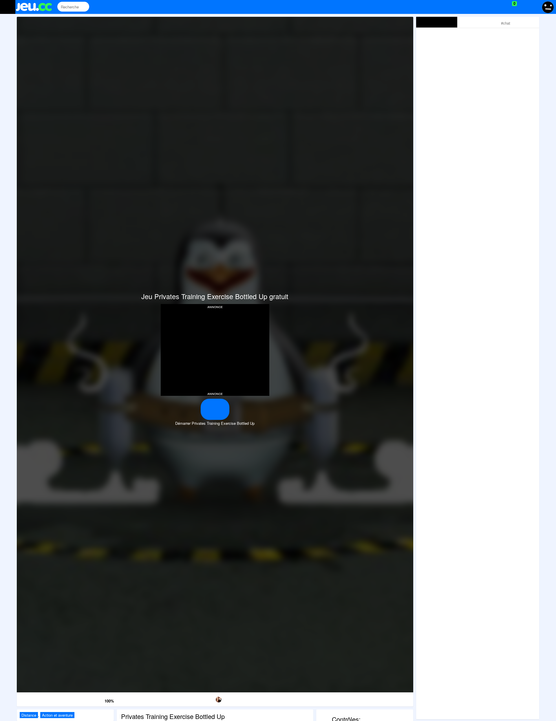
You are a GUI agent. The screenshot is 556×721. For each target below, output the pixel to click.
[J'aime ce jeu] (100, 699)
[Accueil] (36, 7)
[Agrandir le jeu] (328, 698)
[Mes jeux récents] (488, 7)
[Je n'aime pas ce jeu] (91, 699)
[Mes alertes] (534, 7)
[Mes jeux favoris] (500, 7)
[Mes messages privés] (523, 7)
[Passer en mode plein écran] (384, 698)
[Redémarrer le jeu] (45, 698)
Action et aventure (57, 715)
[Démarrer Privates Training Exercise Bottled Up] (215, 409)
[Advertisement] (215, 349)
